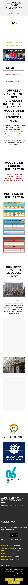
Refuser (18, 579)
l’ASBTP (18, 131)
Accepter (10, 579)
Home (7, 11)
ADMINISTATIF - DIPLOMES (12, 81)
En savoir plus (14, 582)
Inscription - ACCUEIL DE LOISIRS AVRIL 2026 (13, 75)
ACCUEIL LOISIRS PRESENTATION (10, 68)
